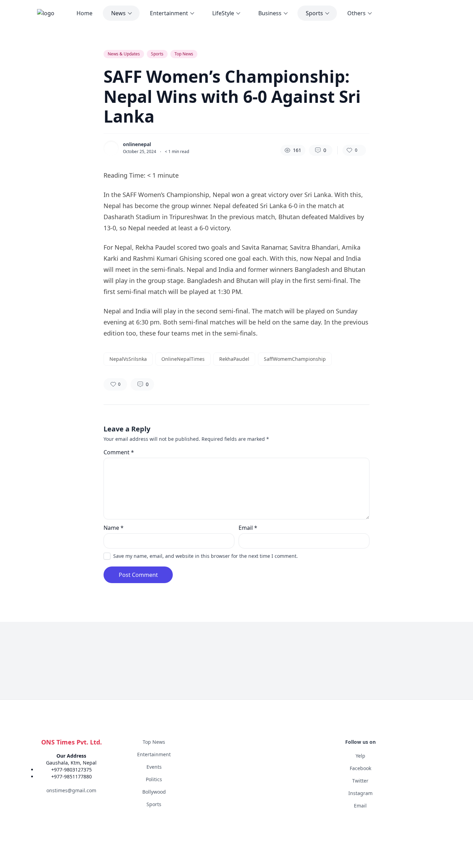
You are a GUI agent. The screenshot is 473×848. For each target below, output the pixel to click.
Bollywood (154, 791)
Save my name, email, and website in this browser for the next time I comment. (205, 556)
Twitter (360, 780)
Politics (154, 779)
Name (114, 528)
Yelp (360, 755)
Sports (314, 13)
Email (248, 528)
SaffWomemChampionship (295, 359)
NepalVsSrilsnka (128, 359)
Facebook (360, 768)
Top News (184, 54)
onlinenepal (137, 144)
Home (84, 13)
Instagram (360, 793)
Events (154, 767)
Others (356, 13)
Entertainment (169, 13)
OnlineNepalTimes (183, 359)
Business (270, 13)
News (118, 13)
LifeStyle (223, 13)
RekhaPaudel (234, 359)
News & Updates (124, 54)
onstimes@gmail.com (71, 790)
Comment (119, 452)
